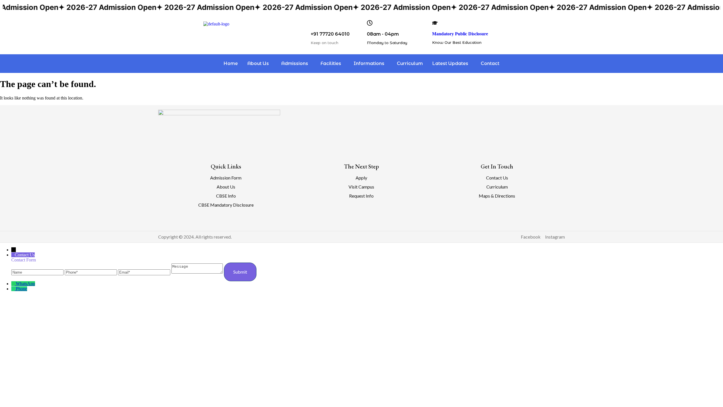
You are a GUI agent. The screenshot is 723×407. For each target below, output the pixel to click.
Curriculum (410, 63)
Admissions (294, 63)
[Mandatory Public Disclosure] (435, 23)
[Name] (38, 272)
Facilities (331, 63)
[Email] (144, 272)
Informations (369, 63)
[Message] (197, 272)
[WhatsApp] (13, 283)
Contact (490, 63)
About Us (258, 63)
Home (231, 63)
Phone (21, 288)
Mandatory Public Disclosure (460, 33)
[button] (259, 63)
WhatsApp (25, 283)
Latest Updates (450, 63)
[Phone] (91, 272)
